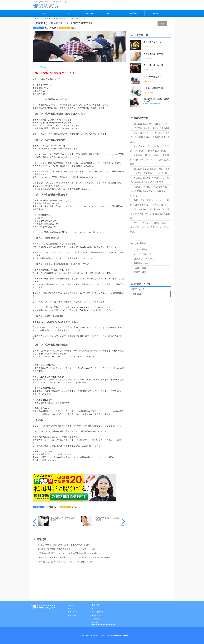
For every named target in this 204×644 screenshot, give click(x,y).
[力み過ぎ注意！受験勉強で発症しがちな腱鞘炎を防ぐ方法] (135, 60)
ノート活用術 (88, 13)
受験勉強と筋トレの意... (154, 65)
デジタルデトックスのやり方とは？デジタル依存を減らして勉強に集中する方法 (150, 137)
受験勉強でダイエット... (154, 42)
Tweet (43, 67)
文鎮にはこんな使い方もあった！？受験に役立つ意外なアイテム (65, 562)
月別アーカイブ (138, 289)
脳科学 (155, 13)
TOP (44, 13)
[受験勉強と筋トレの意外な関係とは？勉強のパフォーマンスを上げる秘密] (135, 71)
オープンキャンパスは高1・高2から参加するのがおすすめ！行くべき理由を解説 (150, 227)
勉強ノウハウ (110, 13)
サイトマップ (72, 612)
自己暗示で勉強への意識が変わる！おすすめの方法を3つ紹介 (64, 545)
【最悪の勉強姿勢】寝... (154, 88)
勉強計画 (133, 13)
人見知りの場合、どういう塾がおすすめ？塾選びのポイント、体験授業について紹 (150, 191)
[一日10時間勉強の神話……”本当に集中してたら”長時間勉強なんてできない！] (135, 83)
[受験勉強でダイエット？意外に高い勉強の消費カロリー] (135, 48)
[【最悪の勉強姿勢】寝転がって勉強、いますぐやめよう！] (135, 94)
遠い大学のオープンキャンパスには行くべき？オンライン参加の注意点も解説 (150, 213)
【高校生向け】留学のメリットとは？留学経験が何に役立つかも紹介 (67, 553)
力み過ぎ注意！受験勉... (154, 54)
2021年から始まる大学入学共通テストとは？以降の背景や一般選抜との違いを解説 (73, 557)
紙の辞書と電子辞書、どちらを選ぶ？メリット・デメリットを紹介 (66, 549)
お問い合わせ (72, 615)
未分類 (137, 268)
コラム (66, 13)
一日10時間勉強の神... (153, 77)
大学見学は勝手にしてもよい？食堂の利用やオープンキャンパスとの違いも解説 (150, 159)
